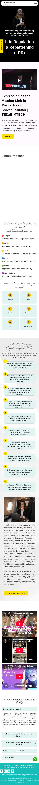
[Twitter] (8, 771)
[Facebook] (1, 771)
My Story (7, 765)
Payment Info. (30, 767)
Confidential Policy (9, 767)
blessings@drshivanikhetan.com (20, 778)
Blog (12, 765)
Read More (8, 136)
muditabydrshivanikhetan (27, 775)
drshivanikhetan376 (9, 775)
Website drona (19, 782)
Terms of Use (19, 765)
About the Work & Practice (15, 593)
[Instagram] (12, 771)
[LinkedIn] (5, 771)
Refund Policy (20, 767)
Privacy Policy (29, 765)
